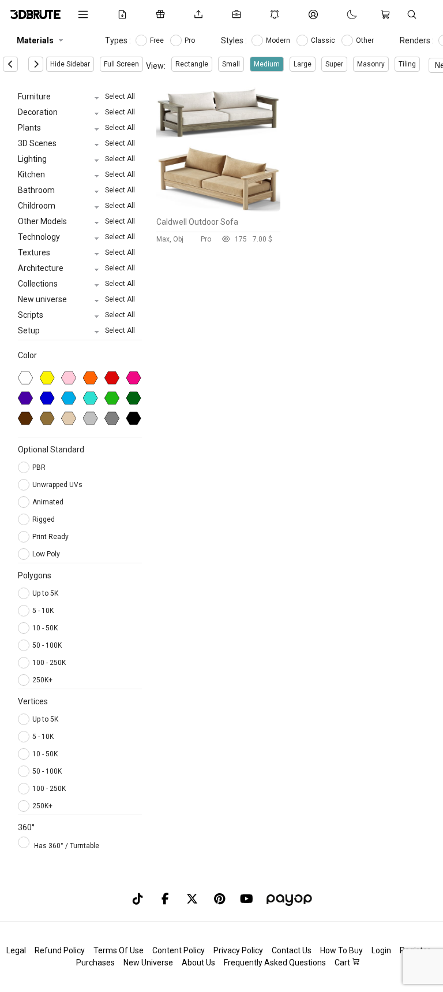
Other (366, 40)
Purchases (95, 962)
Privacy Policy (238, 950)
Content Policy (178, 950)
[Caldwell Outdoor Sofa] (218, 208)
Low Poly (47, 554)
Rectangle (191, 64)
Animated (48, 502)
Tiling (407, 64)
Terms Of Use (118, 950)
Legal (16, 950)
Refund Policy (60, 950)
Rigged (44, 519)
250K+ (42, 680)
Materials (35, 40)
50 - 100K (47, 645)
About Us (198, 962)
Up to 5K (45, 593)
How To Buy (341, 950)
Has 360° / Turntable (66, 846)
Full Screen (121, 64)
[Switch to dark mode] (340, 14)
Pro (191, 40)
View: (156, 65)
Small (231, 64)
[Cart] (387, 14)
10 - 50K (45, 628)
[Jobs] (238, 14)
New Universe (148, 962)
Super (334, 64)
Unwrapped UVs (58, 485)
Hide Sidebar (70, 64)
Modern (279, 40)
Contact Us (291, 950)
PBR (39, 467)
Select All (120, 96)
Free (158, 40)
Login (381, 950)
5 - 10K (43, 611)
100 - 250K (49, 663)
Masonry (371, 64)
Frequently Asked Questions (275, 962)
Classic (324, 40)
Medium (267, 64)
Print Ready (51, 537)
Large (302, 64)
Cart (343, 962)
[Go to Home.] (35, 14)
